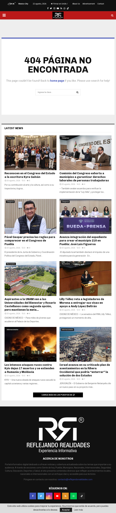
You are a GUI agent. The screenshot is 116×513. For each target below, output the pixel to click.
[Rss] (65, 496)
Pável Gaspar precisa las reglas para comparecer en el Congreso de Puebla (30, 240)
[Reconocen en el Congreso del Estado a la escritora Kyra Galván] (30, 152)
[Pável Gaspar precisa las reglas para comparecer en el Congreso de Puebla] (30, 216)
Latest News (14, 128)
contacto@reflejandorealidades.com (75, 479)
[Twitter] (41, 496)
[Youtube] (57, 496)
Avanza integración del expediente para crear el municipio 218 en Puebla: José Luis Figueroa (83, 240)
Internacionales (12, 329)
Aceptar (66, 510)
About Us (76, 4)
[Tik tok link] (68, 8)
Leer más (78, 510)
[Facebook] (32, 496)
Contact (100, 4)
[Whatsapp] (73, 496)
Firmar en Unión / (60, 4)
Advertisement (88, 4)
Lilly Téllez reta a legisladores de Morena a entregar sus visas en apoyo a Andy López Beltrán (82, 302)
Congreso (10, 138)
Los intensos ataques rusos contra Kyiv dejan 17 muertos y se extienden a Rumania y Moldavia (29, 368)
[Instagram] (49, 496)
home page (57, 80)
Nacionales (11, 264)
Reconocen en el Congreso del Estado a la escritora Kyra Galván (30, 175)
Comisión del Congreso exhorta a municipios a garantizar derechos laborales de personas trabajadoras (84, 177)
